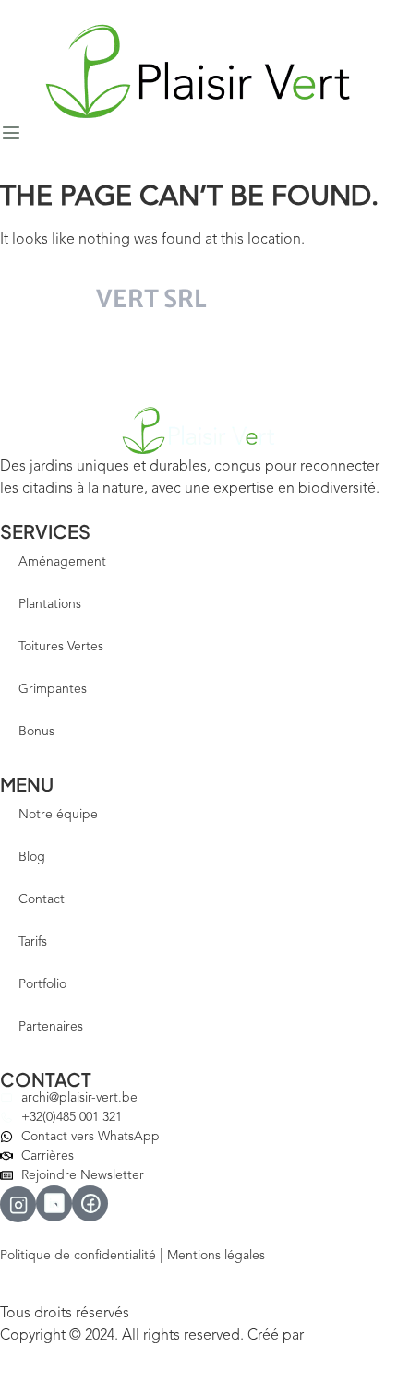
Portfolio (42, 984)
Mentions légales (216, 1255)
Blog (31, 857)
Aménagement (62, 561)
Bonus (36, 731)
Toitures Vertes (60, 646)
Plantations (49, 604)
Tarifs (32, 941)
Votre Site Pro (347, 1335)
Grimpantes (52, 689)
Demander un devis (90, 358)
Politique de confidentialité (78, 1255)
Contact (41, 899)
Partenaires (50, 1026)
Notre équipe (58, 814)
